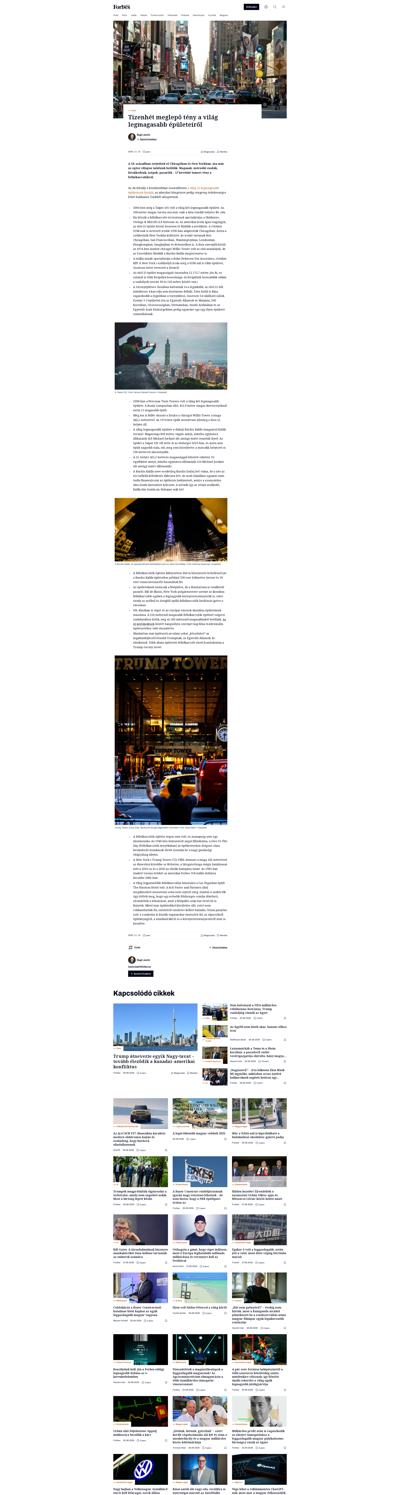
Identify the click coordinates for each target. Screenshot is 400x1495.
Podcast (185, 15)
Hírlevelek (172, 15)
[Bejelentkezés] (266, 7)
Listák (134, 15)
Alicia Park (178, 1266)
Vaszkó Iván (236, 1061)
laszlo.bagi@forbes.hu (139, 966)
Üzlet (115, 15)
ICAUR (116, 1150)
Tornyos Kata (179, 1448)
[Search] (275, 7)
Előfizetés (251, 7)
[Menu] (283, 7)
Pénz (124, 15)
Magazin (224, 15)
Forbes (116, 1073)
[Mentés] (285, 1018)
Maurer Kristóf (120, 1320)
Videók (143, 15)
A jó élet (212, 15)
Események (198, 15)
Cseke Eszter (179, 1313)
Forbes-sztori (157, 15)
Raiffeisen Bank (238, 1040)
